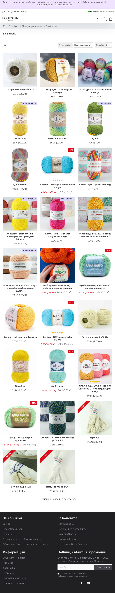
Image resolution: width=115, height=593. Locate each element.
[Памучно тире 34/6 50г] (95, 317)
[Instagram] (88, 583)
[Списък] (8, 45)
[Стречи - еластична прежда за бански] (57, 418)
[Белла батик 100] (57, 118)
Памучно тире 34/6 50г (94, 337)
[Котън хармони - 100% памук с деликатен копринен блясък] (20, 265)
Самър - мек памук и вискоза (20, 337)
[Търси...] (104, 19)
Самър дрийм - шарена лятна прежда (95, 91)
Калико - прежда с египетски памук (57, 186)
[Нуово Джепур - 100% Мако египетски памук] (95, 265)
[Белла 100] (20, 118)
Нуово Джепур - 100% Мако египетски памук (94, 286)
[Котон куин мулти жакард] (95, 165)
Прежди (13, 26)
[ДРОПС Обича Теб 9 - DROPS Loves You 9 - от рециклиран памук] (95, 366)
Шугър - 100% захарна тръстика (20, 439)
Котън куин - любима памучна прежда (57, 235)
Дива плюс (57, 386)
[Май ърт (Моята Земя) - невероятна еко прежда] (57, 265)
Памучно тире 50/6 (20, 486)
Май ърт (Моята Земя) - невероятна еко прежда (57, 286)
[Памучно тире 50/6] (20, 467)
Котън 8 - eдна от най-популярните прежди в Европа (20, 236)
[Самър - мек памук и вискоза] (20, 317)
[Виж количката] (111, 19)
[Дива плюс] (57, 366)
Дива (95, 138)
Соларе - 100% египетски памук (57, 338)
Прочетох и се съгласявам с (72, 574)
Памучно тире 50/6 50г (20, 89)
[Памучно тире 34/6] (57, 467)
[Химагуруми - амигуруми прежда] (57, 70)
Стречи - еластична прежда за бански (57, 439)
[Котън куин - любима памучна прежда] (57, 214)
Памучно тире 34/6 (57, 486)
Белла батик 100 (57, 138)
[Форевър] (20, 366)
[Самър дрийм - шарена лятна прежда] (95, 70)
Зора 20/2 (94, 437)
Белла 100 (20, 138)
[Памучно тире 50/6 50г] (20, 70)
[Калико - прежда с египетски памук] (57, 165)
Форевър (20, 386)
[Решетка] (4, 45)
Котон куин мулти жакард (95, 184)
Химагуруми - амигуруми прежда (57, 91)
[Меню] (93, 19)
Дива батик (20, 184)
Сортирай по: (65, 45)
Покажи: (100, 45)
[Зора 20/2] (95, 418)
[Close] (113, 4)
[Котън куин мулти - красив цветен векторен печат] (95, 214)
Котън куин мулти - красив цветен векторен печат (95, 235)
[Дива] (95, 118)
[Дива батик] (20, 165)
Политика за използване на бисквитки (55, 4)
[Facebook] (81, 583)
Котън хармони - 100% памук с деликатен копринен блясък (20, 288)
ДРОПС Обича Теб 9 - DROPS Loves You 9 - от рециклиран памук (94, 389)
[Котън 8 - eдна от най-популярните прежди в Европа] (20, 214)
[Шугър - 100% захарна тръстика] (20, 418)
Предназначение (32, 26)
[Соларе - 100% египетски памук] (57, 317)
